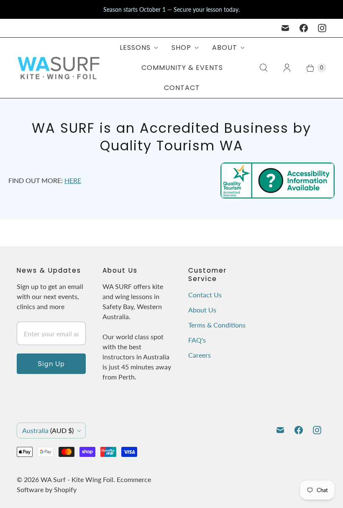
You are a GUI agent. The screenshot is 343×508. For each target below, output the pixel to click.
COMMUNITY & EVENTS (182, 67)
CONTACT (182, 88)
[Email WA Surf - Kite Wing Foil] (285, 28)
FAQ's (197, 340)
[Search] (263, 68)
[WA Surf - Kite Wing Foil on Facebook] (303, 28)
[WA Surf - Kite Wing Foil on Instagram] (322, 28)
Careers (199, 355)
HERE (72, 180)
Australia (48, 430)
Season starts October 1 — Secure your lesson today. (171, 9)
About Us (202, 310)
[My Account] (287, 68)
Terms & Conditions (217, 325)
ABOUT (224, 47)
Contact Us (205, 295)
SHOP (181, 47)
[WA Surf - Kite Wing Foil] (58, 68)
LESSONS (135, 47)
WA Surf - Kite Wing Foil (77, 479)
